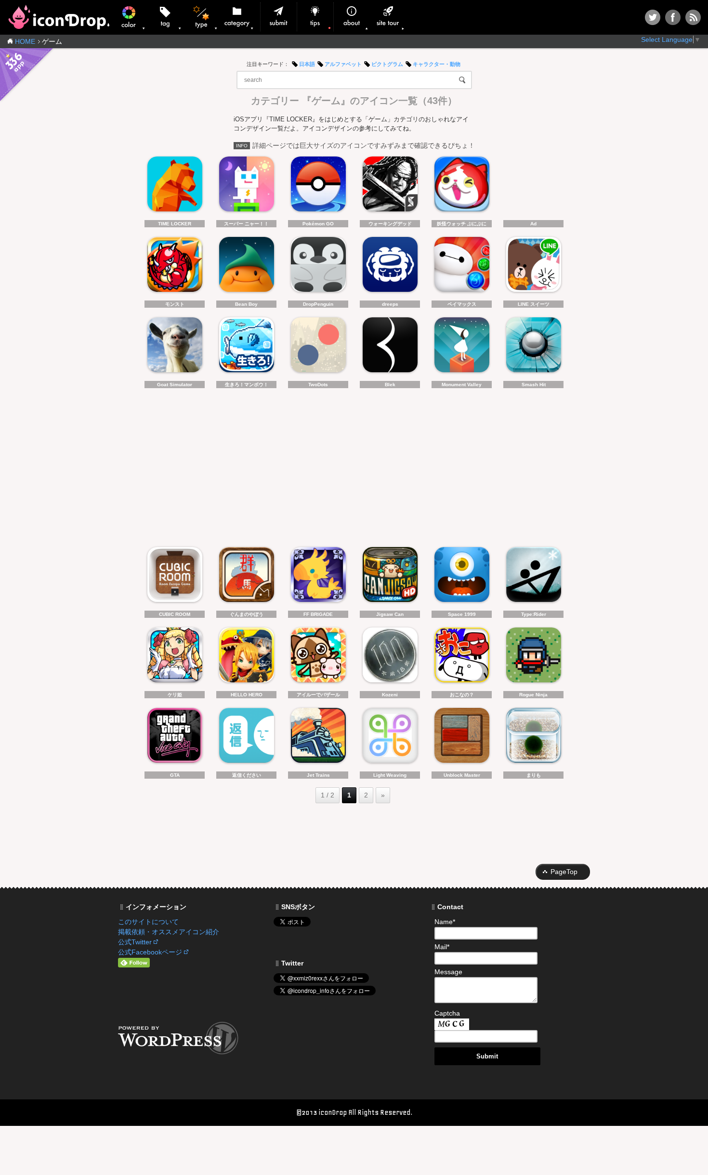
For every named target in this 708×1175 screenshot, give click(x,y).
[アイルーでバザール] (318, 657)
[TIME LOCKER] (174, 187)
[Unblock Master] (462, 738)
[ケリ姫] (174, 657)
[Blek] (390, 347)
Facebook (673, 17)
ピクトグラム (387, 64)
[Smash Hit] (533, 347)
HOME (25, 41)
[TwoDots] (318, 347)
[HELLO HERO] (246, 657)
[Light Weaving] (390, 738)
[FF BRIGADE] (318, 577)
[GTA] (174, 738)
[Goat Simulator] (174, 347)
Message (448, 972)
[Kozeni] (390, 657)
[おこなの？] (462, 657)
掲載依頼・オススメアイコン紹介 (168, 932)
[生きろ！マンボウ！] (246, 347)
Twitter (652, 17)
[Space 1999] (462, 577)
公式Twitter (135, 942)
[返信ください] (246, 738)
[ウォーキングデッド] (390, 187)
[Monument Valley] (462, 347)
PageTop (564, 871)
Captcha (447, 1013)
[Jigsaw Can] (390, 577)
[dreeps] (390, 267)
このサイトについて (148, 922)
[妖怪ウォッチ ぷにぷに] (462, 187)
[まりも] (533, 738)
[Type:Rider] (533, 577)
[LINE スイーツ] (533, 267)
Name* (444, 922)
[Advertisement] (533, 187)
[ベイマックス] (462, 267)
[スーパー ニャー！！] (246, 187)
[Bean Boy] (246, 267)
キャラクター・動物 (436, 64)
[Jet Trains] (318, 738)
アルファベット (343, 64)
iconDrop (58, 17)
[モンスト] (174, 267)
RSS (693, 17)
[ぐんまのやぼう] (246, 577)
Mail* (441, 947)
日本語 (307, 64)
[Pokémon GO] (318, 187)
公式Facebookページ (150, 952)
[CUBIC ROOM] (174, 577)
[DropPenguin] (318, 267)
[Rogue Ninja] (533, 657)
